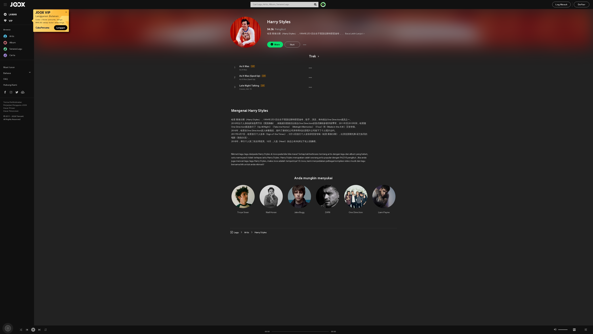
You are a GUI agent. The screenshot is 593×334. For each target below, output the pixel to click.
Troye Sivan (243, 212)
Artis (246, 232)
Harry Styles (261, 232)
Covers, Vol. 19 (245, 89)
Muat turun (9, 67)
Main (277, 45)
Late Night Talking (249, 85)
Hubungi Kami (10, 85)
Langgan (60, 27)
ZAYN (327, 212)
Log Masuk (561, 5)
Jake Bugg (299, 212)
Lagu (236, 232)
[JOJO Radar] (323, 4)
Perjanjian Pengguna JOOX (15, 105)
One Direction (356, 212)
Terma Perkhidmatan (12, 102)
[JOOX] (17, 4)
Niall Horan (271, 212)
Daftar (581, 5)
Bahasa (7, 73)
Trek (312, 56)
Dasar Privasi (9, 108)
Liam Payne (384, 212)
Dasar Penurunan (11, 111)
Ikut (292, 45)
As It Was (244, 66)
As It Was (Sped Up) (249, 76)
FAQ (5, 79)
